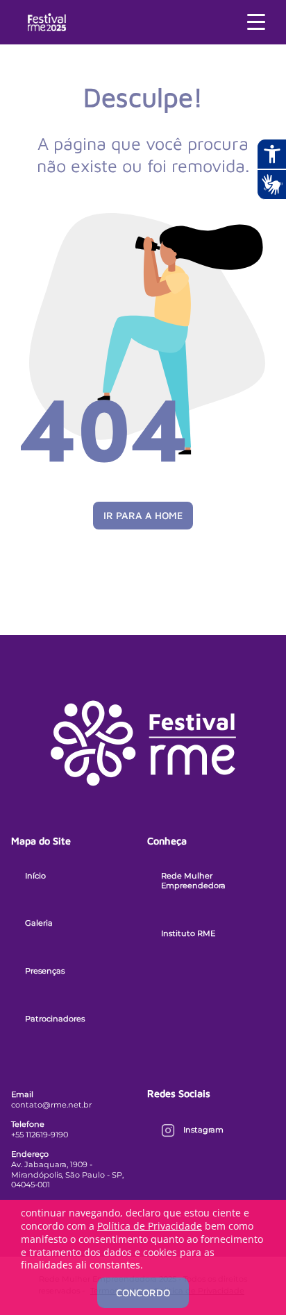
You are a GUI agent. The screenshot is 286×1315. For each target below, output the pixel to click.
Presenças (45, 971)
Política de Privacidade (149, 1225)
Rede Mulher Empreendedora (193, 881)
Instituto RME (188, 933)
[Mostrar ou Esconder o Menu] (256, 22)
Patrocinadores (55, 1019)
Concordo (143, 1292)
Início (35, 876)
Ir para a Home (143, 515)
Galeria (39, 923)
